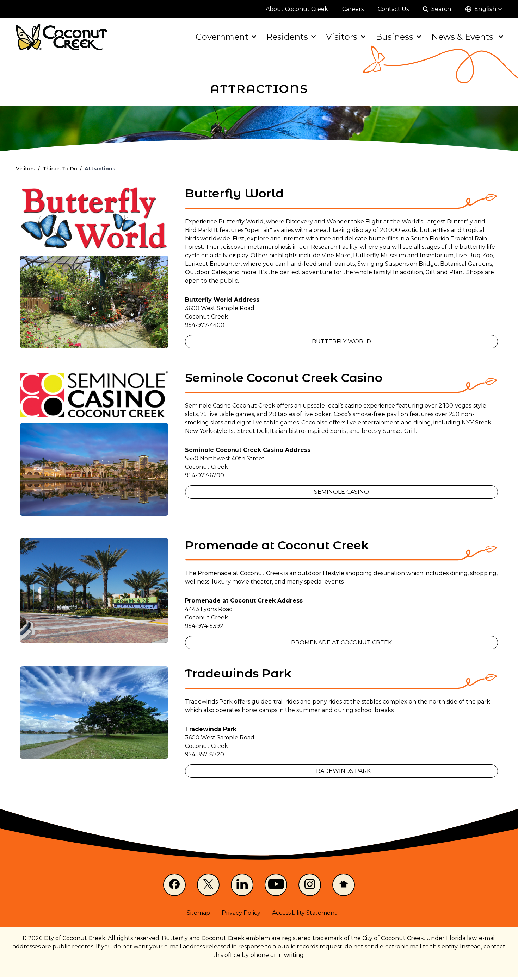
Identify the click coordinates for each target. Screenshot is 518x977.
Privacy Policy (241, 912)
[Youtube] (276, 885)
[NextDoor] (343, 885)
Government (222, 37)
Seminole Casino (341, 491)
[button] (483, 9)
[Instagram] (309, 885)
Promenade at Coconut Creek (341, 642)
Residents (287, 37)
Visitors (341, 37)
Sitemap (198, 912)
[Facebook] (174, 885)
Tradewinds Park (341, 771)
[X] (208, 885)
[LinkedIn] (242, 885)
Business (394, 37)
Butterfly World (341, 341)
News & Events (463, 37)
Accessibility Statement (304, 912)
